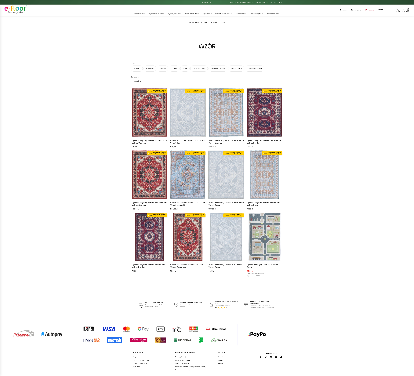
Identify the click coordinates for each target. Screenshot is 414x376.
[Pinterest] (271, 357)
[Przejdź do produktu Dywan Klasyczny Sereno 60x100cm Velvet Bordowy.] (149, 237)
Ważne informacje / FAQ (141, 360)
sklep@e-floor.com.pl (247, 2)
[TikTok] (281, 357)
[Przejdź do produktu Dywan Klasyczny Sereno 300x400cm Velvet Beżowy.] (226, 112)
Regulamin (136, 367)
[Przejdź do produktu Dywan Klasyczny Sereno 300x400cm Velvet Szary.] (226, 174)
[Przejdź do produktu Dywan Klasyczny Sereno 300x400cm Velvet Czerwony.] (149, 174)
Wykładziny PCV (241, 14)
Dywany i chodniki (174, 14)
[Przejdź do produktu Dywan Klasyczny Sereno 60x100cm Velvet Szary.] (226, 237)
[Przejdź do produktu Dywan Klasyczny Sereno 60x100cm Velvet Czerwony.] (187, 237)
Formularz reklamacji (182, 370)
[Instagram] (265, 357)
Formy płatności (181, 357)
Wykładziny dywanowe (223, 14)
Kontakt (221, 360)
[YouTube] (276, 357)
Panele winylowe (257, 14)
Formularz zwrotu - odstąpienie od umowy (190, 367)
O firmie (221, 357)
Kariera (220, 363)
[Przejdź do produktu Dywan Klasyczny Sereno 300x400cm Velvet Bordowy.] (264, 112)
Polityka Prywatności (140, 363)
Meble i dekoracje (273, 14)
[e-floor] (15, 10)
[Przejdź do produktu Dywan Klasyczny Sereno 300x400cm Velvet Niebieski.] (187, 174)
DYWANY (214, 22)
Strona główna (194, 22)
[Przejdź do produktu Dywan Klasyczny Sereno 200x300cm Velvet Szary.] (187, 112)
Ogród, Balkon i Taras (156, 14)
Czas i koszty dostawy (183, 360)
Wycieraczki (207, 14)
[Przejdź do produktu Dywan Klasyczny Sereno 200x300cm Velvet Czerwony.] (149, 112)
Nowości (343, 10)
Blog (134, 357)
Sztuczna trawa (139, 14)
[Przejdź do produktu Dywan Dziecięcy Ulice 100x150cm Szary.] (264, 237)
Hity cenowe (356, 10)
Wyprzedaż (369, 10)
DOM (205, 22)
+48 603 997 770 (262, 2)
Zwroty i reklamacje (182, 363)
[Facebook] (260, 357)
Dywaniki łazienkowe (192, 14)
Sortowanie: (135, 77)
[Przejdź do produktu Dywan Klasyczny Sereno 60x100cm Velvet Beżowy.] (264, 174)
